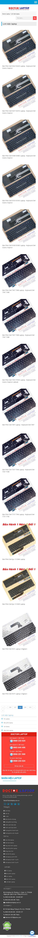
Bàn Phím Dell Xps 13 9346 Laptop (13, 559)
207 (15, 707)
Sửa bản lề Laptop (10, 854)
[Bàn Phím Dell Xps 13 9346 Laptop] (19, 540)
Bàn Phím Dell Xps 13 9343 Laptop (13, 604)
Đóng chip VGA (9, 851)
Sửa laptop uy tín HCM (11, 857)
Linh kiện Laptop (10, 882)
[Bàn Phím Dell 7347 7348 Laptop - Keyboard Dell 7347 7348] (19, 271)
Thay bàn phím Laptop (11, 848)
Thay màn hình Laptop (11, 845)
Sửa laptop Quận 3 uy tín (11, 862)
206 (10, 707)
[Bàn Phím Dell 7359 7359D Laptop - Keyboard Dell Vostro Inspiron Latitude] (19, 360)
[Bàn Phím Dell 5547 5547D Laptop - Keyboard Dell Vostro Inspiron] (19, 91)
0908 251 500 (19, 754)
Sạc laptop (7, 726)
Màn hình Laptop (8, 730)
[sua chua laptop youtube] (15, 804)
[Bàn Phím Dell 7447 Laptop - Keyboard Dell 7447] (19, 405)
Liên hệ (7, 813)
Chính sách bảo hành (11, 827)
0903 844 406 (19, 747)
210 (30, 707)
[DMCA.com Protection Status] (7, 926)
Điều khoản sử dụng (10, 819)
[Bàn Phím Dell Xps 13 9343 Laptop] (19, 584)
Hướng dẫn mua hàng (11, 822)
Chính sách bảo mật (10, 825)
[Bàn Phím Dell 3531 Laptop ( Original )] (19, 629)
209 (25, 707)
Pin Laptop (7, 719)
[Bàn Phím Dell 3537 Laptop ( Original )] (19, 674)
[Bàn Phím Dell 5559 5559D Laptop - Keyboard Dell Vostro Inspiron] (19, 181)
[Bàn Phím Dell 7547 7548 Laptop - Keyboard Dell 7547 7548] (19, 450)
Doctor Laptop (6, 13)
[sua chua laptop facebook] (5, 804)
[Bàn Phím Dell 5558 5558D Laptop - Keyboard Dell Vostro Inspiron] (19, 226)
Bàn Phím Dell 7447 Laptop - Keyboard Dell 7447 (18, 425)
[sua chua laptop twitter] (8, 804)
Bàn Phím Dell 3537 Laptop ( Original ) (14, 694)
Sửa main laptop (9, 843)
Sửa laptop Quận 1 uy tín (11, 859)
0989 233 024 (19, 740)
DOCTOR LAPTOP (18, 936)
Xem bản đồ (19, 766)
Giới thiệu (7, 811)
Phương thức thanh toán (11, 830)
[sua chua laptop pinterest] (18, 804)
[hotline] (11, 741)
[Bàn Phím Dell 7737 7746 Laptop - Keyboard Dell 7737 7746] (19, 495)
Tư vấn (7, 816)
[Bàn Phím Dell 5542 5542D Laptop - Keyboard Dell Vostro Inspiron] (19, 46)
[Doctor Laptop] (18, 791)
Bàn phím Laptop (10, 873)
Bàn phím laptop (8, 723)
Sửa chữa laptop (9, 840)
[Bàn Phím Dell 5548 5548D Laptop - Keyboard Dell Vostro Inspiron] (19, 136)
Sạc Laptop (9, 876)
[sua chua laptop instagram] (11, 804)
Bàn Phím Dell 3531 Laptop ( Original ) (14, 649)
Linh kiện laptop (15, 13)
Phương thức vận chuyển (12, 833)
